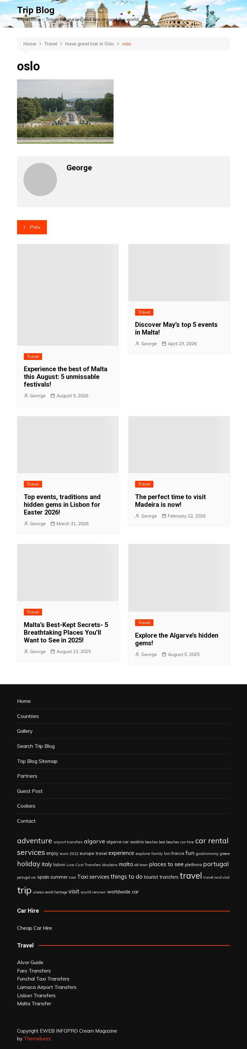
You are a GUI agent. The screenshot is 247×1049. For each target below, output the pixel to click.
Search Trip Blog (36, 746)
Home (24, 701)
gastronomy (207, 853)
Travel (33, 356)
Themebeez (37, 1039)
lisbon (59, 864)
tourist (151, 877)
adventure (34, 840)
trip (24, 890)
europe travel (93, 853)
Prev (35, 227)
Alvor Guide (30, 962)
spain (43, 877)
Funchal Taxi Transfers (43, 978)
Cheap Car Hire (34, 928)
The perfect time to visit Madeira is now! (170, 500)
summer (59, 877)
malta (126, 864)
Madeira (109, 864)
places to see (166, 863)
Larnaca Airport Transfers (47, 987)
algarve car (117, 841)
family (157, 853)
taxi (72, 877)
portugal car (26, 877)
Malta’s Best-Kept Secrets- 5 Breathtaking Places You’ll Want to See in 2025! (66, 632)
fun (190, 852)
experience (121, 853)
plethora (193, 864)
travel (191, 875)
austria (137, 841)
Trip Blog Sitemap (37, 761)
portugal (216, 864)
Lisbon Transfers (36, 995)
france (177, 853)
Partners (27, 776)
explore (142, 853)
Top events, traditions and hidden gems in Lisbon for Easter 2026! (62, 504)
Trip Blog (35, 10)
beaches (151, 842)
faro (167, 853)
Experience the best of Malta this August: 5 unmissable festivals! (65, 376)
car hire (187, 841)
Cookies (26, 805)
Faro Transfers (34, 970)
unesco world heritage (50, 892)
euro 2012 (69, 853)
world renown (93, 892)
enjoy (52, 853)
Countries (28, 716)
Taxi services (93, 876)
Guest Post (30, 791)
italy (46, 864)
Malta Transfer (34, 1003)
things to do (126, 876)
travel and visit (216, 877)
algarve (94, 841)
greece (225, 853)
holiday (28, 863)
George (38, 396)
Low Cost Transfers (84, 864)
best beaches (169, 842)
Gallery (25, 731)
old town (141, 865)
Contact (26, 821)
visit (74, 891)
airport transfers (68, 841)
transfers (169, 877)
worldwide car (123, 892)
